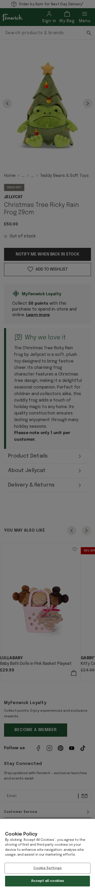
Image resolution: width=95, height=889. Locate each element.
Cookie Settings (47, 868)
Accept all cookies (47, 881)
